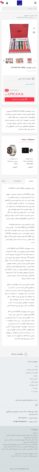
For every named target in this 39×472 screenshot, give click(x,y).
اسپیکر (35, 376)
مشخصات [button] (17, 181)
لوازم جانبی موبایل (32, 370)
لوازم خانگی (34, 382)
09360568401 (22, 418)
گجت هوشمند (33, 385)
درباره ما (35, 388)
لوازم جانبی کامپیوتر (32, 373)
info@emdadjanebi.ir (20, 421)
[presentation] (35, 61)
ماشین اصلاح (34, 379)
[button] (4, 3)
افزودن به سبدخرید (18, 99)
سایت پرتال (13, 469)
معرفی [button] (31, 181)
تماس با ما (34, 391)
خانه (36, 366)
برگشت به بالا (18, 354)
